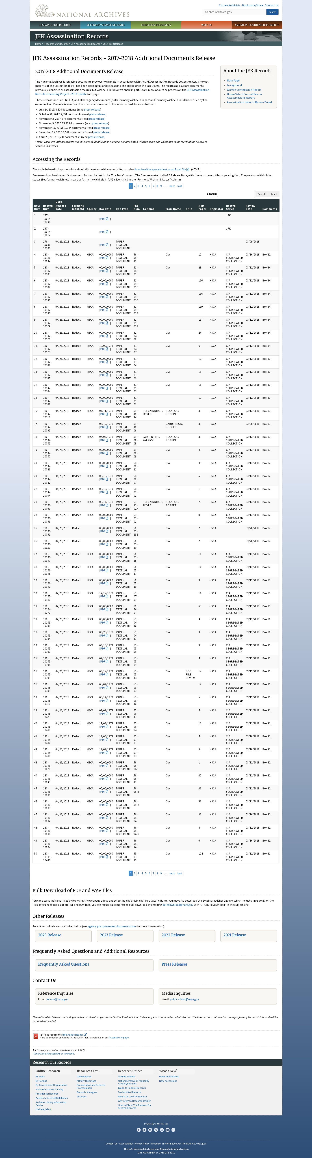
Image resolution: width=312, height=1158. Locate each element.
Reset (274, 194)
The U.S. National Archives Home (82, 11)
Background (234, 85)
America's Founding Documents (257, 25)
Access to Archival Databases (52, 1098)
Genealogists (84, 1076)
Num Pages (202, 207)
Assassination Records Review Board (249, 102)
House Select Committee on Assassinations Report (244, 95)
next (172, 186)
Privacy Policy (142, 1143)
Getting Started (126, 1076)
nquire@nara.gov (57, 999)
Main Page (233, 80)
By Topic (40, 1076)
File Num (137, 207)
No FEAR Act (189, 1143)
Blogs (167, 1130)
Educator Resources (156, 25)
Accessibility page (119, 1037)
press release (92, 109)
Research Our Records (55, 25)
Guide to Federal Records (132, 1087)
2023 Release (111, 935)
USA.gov (201, 1143)
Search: (212, 193)
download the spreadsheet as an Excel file (160, 169)
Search (272, 12)
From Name (173, 209)
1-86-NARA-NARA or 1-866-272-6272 (156, 1152)
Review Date (250, 207)
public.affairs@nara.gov (184, 999)
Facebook (138, 1130)
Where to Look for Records (133, 1096)
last (179, 186)
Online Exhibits (43, 1109)
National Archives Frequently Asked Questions (133, 1082)
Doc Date (105, 209)
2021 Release (234, 935)
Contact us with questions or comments (53, 1053)
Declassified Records (129, 1092)
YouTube (162, 1130)
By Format (41, 1080)
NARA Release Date (60, 205)
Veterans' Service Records (105, 25)
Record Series (230, 207)
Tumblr (156, 1130)
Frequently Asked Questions (63, 964)
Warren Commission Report (244, 89)
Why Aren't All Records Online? (134, 1100)
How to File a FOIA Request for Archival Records (134, 1107)
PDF (102, 219)
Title (189, 209)
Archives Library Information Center (51, 1104)
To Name (148, 209)
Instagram (150, 1130)
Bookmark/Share (252, 5)
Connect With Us (156, 1124)
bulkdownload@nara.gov (177, 904)
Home (38, 43)
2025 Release (49, 935)
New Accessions (168, 1080)
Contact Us (272, 5)
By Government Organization (51, 1085)
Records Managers (87, 1092)
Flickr (173, 1130)
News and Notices (169, 1076)
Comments (269, 209)
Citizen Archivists (229, 5)
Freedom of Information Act (166, 1143)
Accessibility (126, 1143)
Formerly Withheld (78, 207)
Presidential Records (47, 1093)
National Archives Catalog (49, 1089)
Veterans (82, 1096)
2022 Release (173, 935)
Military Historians (86, 1080)
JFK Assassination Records (85, 43)
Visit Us (206, 25)
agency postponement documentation (112, 926)
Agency (91, 209)
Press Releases (175, 964)
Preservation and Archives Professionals (91, 1086)
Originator (216, 209)
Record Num (48, 207)
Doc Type (122, 209)
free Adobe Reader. (73, 1034)
